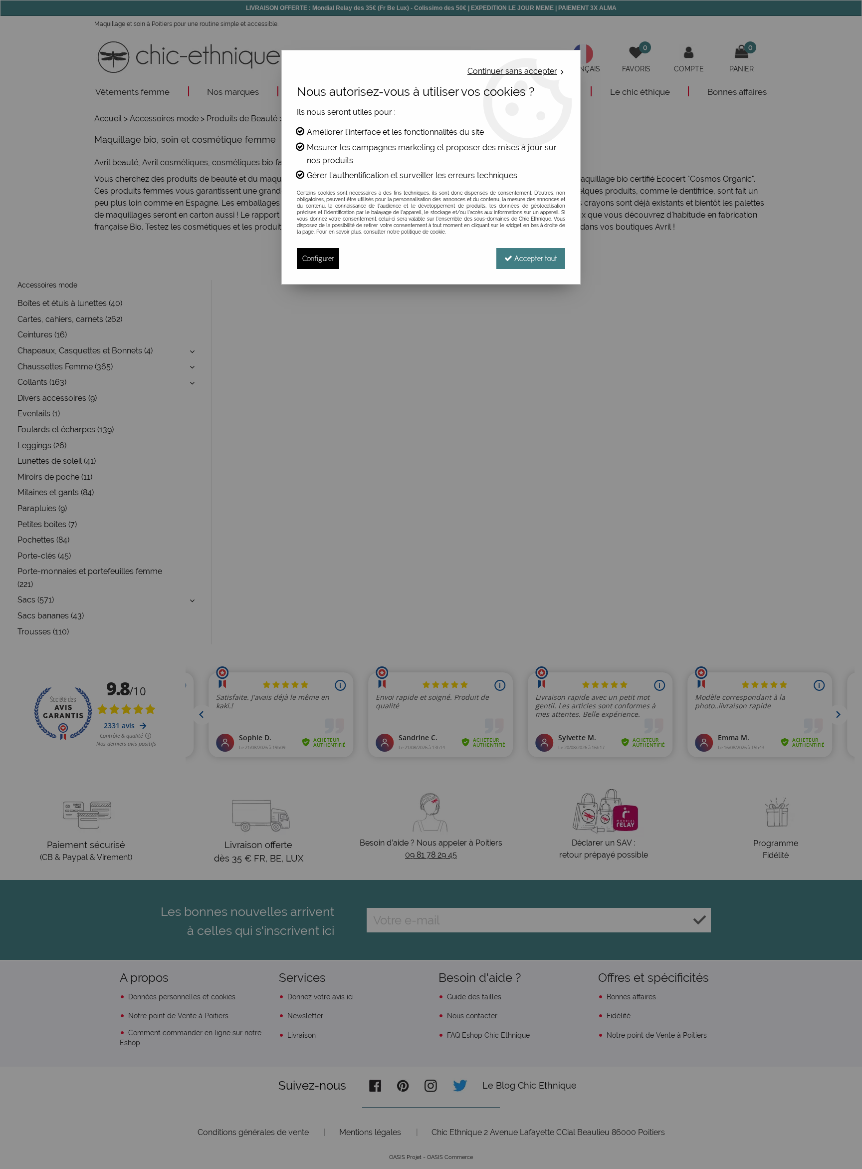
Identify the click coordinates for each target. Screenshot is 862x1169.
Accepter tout (534, 258)
